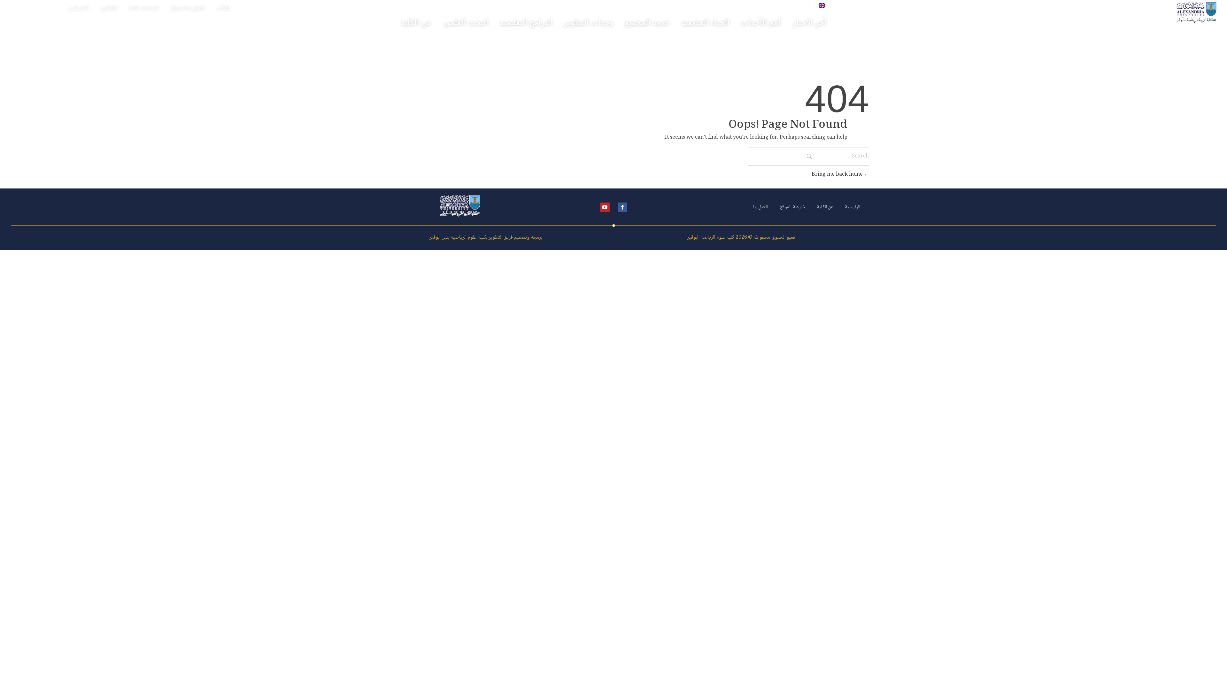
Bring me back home (838, 174)
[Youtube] (605, 207)
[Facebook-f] (622, 207)
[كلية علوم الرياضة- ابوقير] (1196, 12)
